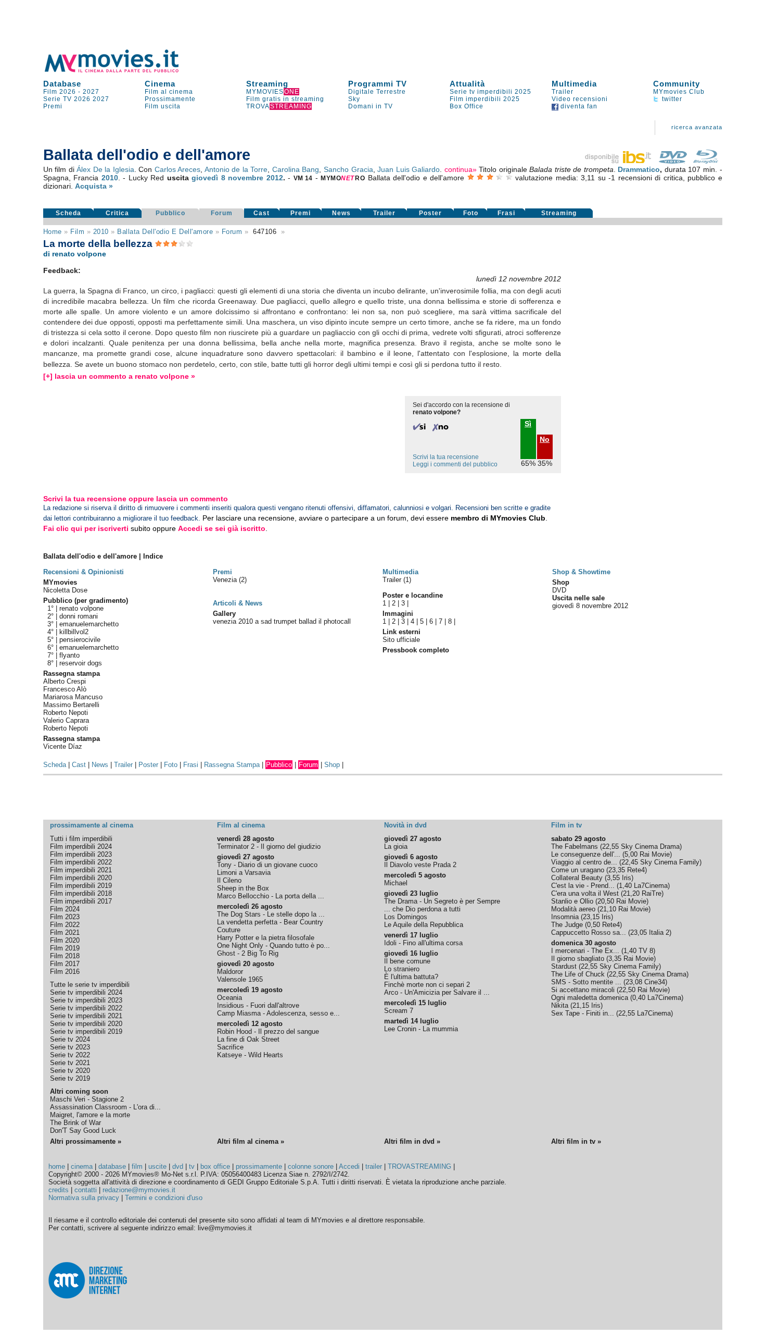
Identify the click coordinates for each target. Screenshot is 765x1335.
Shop (332, 765)
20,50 (605, 901)
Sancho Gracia (348, 169)
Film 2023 (65, 917)
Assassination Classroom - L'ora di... (105, 1107)
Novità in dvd (405, 825)
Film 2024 (65, 909)
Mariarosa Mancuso (73, 697)
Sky (354, 99)
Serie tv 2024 (70, 1039)
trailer (373, 1166)
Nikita (559, 1005)
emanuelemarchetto (89, 624)
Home (52, 232)
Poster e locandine (412, 595)
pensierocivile (79, 640)
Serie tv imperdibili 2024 (86, 992)
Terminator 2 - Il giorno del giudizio (269, 846)
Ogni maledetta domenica (589, 998)
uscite (157, 1166)
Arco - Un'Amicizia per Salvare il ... (437, 992)
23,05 (638, 932)
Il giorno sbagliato (577, 958)
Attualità (467, 83)
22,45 (629, 862)
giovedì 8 (208, 178)
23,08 (634, 982)
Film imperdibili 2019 (81, 885)
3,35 (614, 958)
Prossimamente (170, 99)
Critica (117, 213)
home (56, 1166)
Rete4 (636, 870)
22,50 (627, 990)
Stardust (564, 966)
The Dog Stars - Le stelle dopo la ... (271, 914)
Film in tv (566, 825)
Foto (470, 213)
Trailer (562, 91)
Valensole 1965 (240, 979)
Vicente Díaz (62, 746)
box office (215, 1166)
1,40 (625, 885)
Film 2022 (65, 925)
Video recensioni (580, 99)
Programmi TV (377, 83)
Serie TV (57, 99)
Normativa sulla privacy (83, 1198)
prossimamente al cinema (91, 825)
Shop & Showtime (581, 572)
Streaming (267, 83)
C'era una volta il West (585, 893)
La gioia (395, 846)
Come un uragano (577, 870)
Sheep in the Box (243, 888)
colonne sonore (311, 1166)
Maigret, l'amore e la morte (90, 1115)
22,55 (610, 846)
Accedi (349, 1166)
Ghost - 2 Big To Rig (247, 953)
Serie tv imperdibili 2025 (490, 91)
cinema (82, 1166)
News (341, 213)
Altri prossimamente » (85, 1141)
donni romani (78, 616)
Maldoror (230, 971)
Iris (626, 878)
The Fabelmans (574, 846)
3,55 (613, 878)
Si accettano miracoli (583, 990)
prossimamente (259, 1166)
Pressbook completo (415, 650)
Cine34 (654, 982)
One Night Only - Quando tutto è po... (273, 945)
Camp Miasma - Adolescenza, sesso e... (278, 1013)
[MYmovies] (121, 71)
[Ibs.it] (619, 161)
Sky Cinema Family (669, 862)
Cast (261, 213)
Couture (228, 930)
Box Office (466, 106)
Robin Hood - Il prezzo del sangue (268, 1031)
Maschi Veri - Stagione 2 (87, 1099)
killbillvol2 (73, 632)
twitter (671, 99)
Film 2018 (65, 956)
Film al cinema (169, 91)
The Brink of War (75, 1123)
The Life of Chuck (578, 974)
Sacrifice (230, 1047)
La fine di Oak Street (248, 1039)
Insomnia (565, 917)
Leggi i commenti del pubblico (455, 464)
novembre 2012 (255, 178)
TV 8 (646, 951)
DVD (559, 590)
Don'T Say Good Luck (83, 1130)
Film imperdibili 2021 (81, 870)
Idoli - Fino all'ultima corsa (423, 943)
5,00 (631, 854)
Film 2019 (65, 948)
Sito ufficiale (401, 640)
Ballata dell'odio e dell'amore (165, 232)
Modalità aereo (573, 909)
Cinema (160, 83)
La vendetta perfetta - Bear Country (270, 922)
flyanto (69, 655)
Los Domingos (405, 917)
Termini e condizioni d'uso (163, 1198)
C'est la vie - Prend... (583, 885)
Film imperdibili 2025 (485, 99)
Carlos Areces (178, 169)
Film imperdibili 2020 (81, 878)
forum (232, 232)
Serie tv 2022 (70, 1055)
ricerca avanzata (696, 127)
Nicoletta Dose (65, 590)
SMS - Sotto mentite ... (586, 982)
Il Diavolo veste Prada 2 (420, 865)
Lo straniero (401, 969)
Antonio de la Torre (236, 169)
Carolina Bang (296, 169)
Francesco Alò (64, 689)
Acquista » (94, 186)
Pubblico (170, 213)
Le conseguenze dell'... (585, 854)
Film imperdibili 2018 (81, 893)
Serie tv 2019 (70, 1078)
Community (676, 83)
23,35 (616, 870)
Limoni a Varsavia (244, 872)
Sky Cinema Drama (650, 846)
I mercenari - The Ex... (585, 951)
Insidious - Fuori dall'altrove (258, 1005)
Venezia (226, 580)
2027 (91, 91)
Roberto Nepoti (65, 712)
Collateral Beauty (577, 878)
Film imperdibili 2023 (81, 854)
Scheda (68, 213)
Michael (395, 883)
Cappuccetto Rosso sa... (588, 932)
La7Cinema (651, 885)
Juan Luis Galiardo (408, 169)
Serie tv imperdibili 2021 (86, 1016)
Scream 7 (398, 1011)
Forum (222, 213)
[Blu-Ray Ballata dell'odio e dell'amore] (705, 161)
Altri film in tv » (576, 1141)
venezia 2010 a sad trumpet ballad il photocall (282, 621)
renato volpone (81, 608)
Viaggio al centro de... (584, 862)
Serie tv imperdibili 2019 (86, 1031)
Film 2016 (65, 971)
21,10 (608, 909)
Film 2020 (65, 940)
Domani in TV (370, 106)
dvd (177, 1166)
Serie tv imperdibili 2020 (86, 1024)
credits (58, 1190)
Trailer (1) (396, 580)
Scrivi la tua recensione (446, 457)
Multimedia (574, 83)
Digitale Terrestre (377, 91)
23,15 (591, 917)
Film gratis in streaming (285, 99)
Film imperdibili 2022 (81, 862)
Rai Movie (655, 854)
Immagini (397, 613)
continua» (460, 169)
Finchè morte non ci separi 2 (427, 984)
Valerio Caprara (66, 720)
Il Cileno (229, 880)
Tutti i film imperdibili (81, 839)
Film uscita (163, 106)
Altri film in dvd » (412, 1141)
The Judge (567, 925)
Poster (430, 213)
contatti (85, 1190)
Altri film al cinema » (250, 1141)
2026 (82, 99)
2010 (109, 178)
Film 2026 (59, 91)
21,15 (580, 1005)
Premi (52, 106)
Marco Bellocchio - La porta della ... (270, 896)
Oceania (229, 998)
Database (62, 83)
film (77, 232)
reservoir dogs (80, 663)
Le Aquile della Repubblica (423, 925)
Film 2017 (65, 964)
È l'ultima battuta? (411, 977)
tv (192, 1166)
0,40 (638, 998)
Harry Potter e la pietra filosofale (265, 938)
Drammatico (639, 169)
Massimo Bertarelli (71, 705)
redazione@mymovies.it (139, 1190)
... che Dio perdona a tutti (422, 909)
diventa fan (577, 106)
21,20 (631, 893)
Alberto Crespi (64, 681)
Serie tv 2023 (70, 1047)
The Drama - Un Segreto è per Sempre (442, 901)
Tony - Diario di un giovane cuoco (267, 865)
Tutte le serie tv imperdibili (90, 984)
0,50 (593, 925)
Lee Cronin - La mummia (421, 1029)
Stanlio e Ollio (572, 901)
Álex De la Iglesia (105, 169)
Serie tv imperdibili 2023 (86, 1000)
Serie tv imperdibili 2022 (86, 1008)
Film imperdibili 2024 (81, 846)
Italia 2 (659, 932)
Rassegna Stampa (232, 765)
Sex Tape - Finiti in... (582, 1013)
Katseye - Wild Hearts (250, 1055)
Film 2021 (65, 932)
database (112, 1166)
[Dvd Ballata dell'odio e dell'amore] (673, 161)
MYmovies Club (679, 91)
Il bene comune (407, 961)
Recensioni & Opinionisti (83, 572)
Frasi (506, 213)
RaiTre (651, 893)
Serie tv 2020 (70, 1070)
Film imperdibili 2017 (81, 901)
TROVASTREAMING (419, 1166)
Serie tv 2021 (70, 1063)
